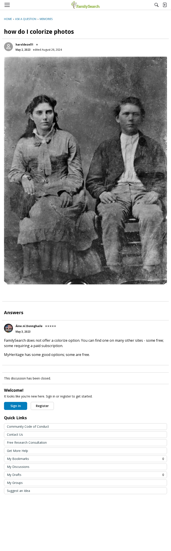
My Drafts (85, 475)
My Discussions (18, 467)
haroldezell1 (24, 44)
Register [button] (42, 406)
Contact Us (15, 434)
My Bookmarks (85, 459)
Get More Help (17, 451)
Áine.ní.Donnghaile (29, 326)
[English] (85, 5)
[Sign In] (165, 5)
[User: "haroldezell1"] (8, 46)
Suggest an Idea (18, 491)
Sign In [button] (15, 406)
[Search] (157, 5)
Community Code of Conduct (28, 426)
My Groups (15, 483)
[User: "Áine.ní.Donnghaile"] (8, 328)
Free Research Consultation (27, 442)
